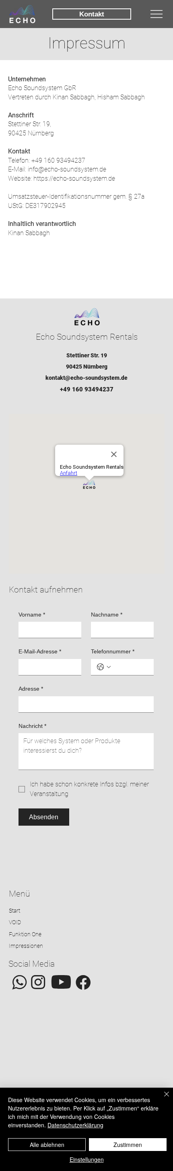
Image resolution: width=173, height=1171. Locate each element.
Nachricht (32, 726)
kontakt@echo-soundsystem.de (86, 378)
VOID (15, 922)
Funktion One (25, 934)
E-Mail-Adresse (40, 651)
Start (14, 910)
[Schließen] (161, 1099)
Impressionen (26, 946)
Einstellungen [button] (87, 1159)
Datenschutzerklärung (75, 1125)
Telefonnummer (112, 651)
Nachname (106, 614)
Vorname (32, 614)
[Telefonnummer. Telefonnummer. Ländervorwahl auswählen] (104, 667)
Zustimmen (127, 1145)
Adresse (31, 688)
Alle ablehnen (47, 1145)
